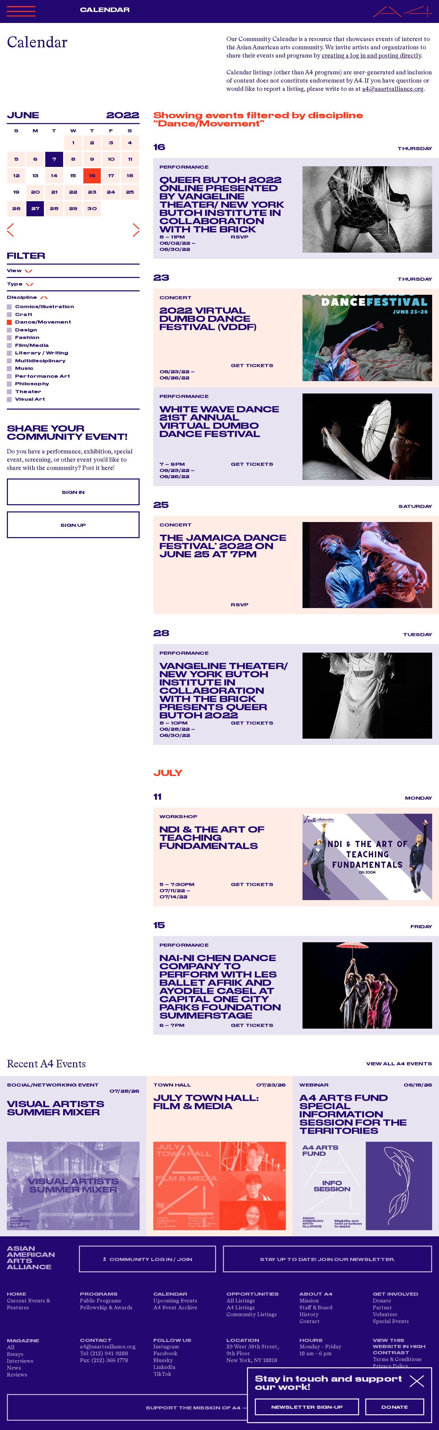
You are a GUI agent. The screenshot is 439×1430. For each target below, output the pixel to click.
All (10, 1347)
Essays (15, 1354)
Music (24, 368)
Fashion (27, 338)
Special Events (391, 1321)
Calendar (105, 10)
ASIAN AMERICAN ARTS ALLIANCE (31, 1258)
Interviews (20, 1361)
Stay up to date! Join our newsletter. (327, 1260)
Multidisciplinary (40, 361)
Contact (309, 1321)
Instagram (166, 1347)
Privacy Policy (390, 1366)
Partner (382, 1308)
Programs (99, 1294)
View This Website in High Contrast (399, 1346)
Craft (23, 315)
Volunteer (385, 1315)
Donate (382, 1301)
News (14, 1368)
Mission (309, 1301)
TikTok (162, 1374)
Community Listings (251, 1315)
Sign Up (73, 525)
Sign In (73, 492)
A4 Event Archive (175, 1308)
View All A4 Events (399, 1064)
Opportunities (252, 1294)
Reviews (17, 1375)
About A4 (316, 1294)
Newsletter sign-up (307, 1407)
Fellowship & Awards (106, 1308)
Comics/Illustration (44, 307)
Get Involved (395, 1294)
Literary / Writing (42, 353)
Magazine (23, 1341)
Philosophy (32, 384)
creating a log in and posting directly (371, 56)
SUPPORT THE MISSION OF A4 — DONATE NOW (220, 1408)
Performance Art (42, 376)
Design (26, 330)
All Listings (240, 1301)
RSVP (239, 237)
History (309, 1315)
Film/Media (32, 345)
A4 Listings (240, 1308)
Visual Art (30, 399)
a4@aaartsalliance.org (393, 89)
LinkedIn (164, 1367)
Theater (28, 392)
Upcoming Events (175, 1301)
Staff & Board (315, 1308)
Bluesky (163, 1361)
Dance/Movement (43, 322)
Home (16, 1294)
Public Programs (100, 1301)
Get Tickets (252, 366)
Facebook (165, 1354)
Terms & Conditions (397, 1359)
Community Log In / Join (150, 1260)
